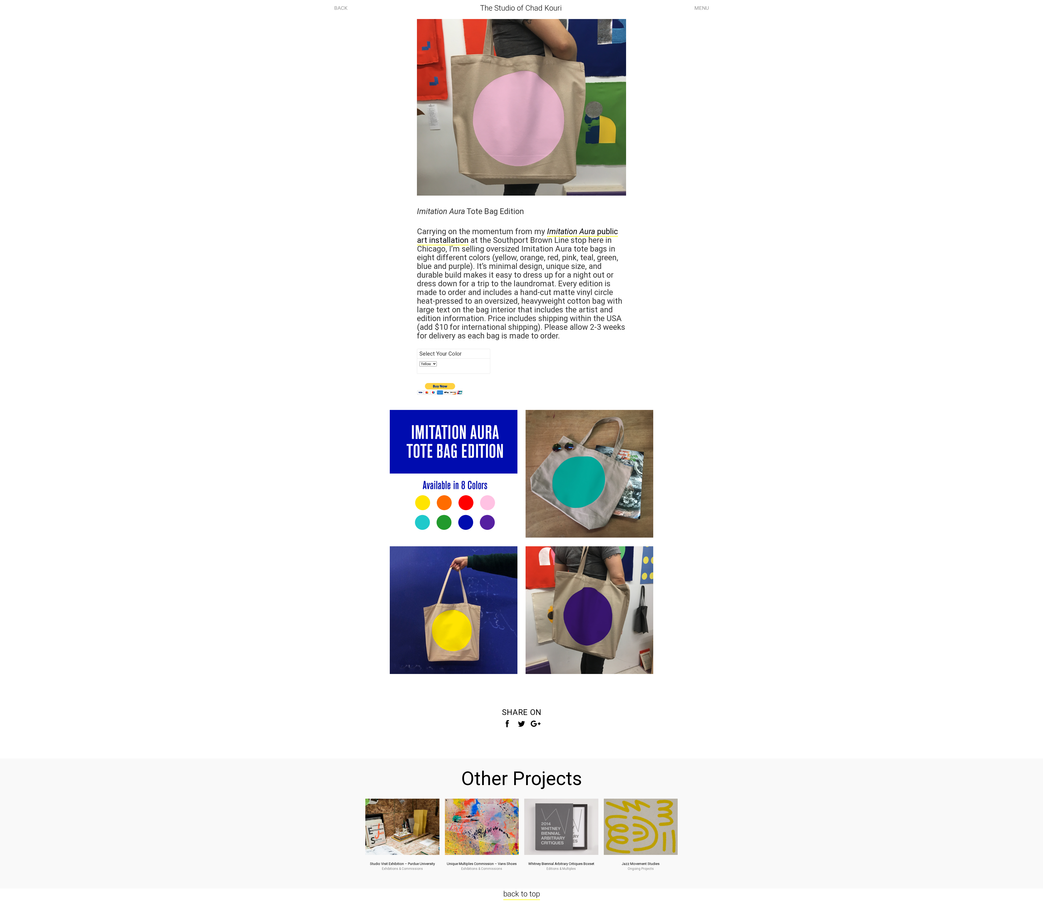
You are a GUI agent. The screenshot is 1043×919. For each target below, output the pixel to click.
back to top (521, 893)
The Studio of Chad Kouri (521, 8)
